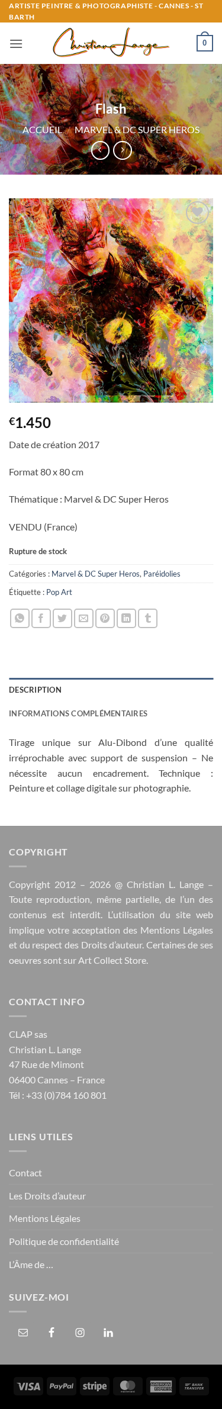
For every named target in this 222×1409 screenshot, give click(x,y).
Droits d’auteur (112, 944)
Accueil (42, 129)
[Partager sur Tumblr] (147, 618)
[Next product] (100, 150)
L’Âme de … (31, 1264)
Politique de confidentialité (64, 1241)
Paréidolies (162, 573)
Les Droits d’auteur (47, 1195)
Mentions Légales (176, 929)
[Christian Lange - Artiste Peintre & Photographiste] (111, 43)
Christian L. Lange (165, 884)
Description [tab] (35, 689)
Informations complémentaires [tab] (78, 713)
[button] (16, 43)
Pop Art (59, 592)
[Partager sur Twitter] (62, 618)
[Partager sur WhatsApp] (20, 618)
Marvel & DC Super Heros (137, 129)
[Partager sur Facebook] (41, 618)
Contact (25, 1172)
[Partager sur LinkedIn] (126, 618)
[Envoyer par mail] (84, 618)
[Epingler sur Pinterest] (105, 618)
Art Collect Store (112, 960)
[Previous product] (122, 150)
